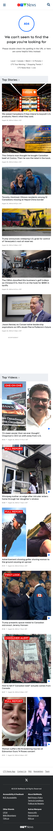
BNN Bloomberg (9, 815)
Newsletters (38, 771)
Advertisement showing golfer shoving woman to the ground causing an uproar (25, 560)
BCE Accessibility (10, 798)
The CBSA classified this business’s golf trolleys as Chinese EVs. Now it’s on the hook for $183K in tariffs (25, 283)
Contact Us (21, 771)
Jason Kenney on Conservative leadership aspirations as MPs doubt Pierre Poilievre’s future (26, 325)
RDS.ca (31, 818)
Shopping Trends (34, 64)
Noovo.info (32, 812)
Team (47, 771)
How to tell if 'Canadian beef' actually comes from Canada (26, 687)
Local (13, 61)
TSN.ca (6, 818)
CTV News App (9, 771)
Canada (20, 61)
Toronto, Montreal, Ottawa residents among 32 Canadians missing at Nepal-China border (24, 198)
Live (34, 68)
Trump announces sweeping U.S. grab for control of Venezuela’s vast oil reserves (26, 240)
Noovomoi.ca (33, 815)
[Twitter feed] (26, 779)
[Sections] (4, 4)
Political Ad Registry (36, 803)
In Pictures (37, 61)
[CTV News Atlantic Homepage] (26, 4)
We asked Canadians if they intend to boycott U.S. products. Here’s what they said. (26, 115)
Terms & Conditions (36, 800)
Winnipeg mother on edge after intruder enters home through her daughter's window (25, 497)
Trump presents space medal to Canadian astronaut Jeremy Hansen (23, 623)
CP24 (5, 812)
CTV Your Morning (18, 64)
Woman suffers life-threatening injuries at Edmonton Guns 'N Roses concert (22, 750)
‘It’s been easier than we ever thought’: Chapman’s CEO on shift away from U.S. (21, 434)
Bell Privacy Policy (35, 798)
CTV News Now (24, 68)
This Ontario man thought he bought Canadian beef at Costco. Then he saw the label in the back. (26, 156)
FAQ (30, 771)
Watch (28, 61)
